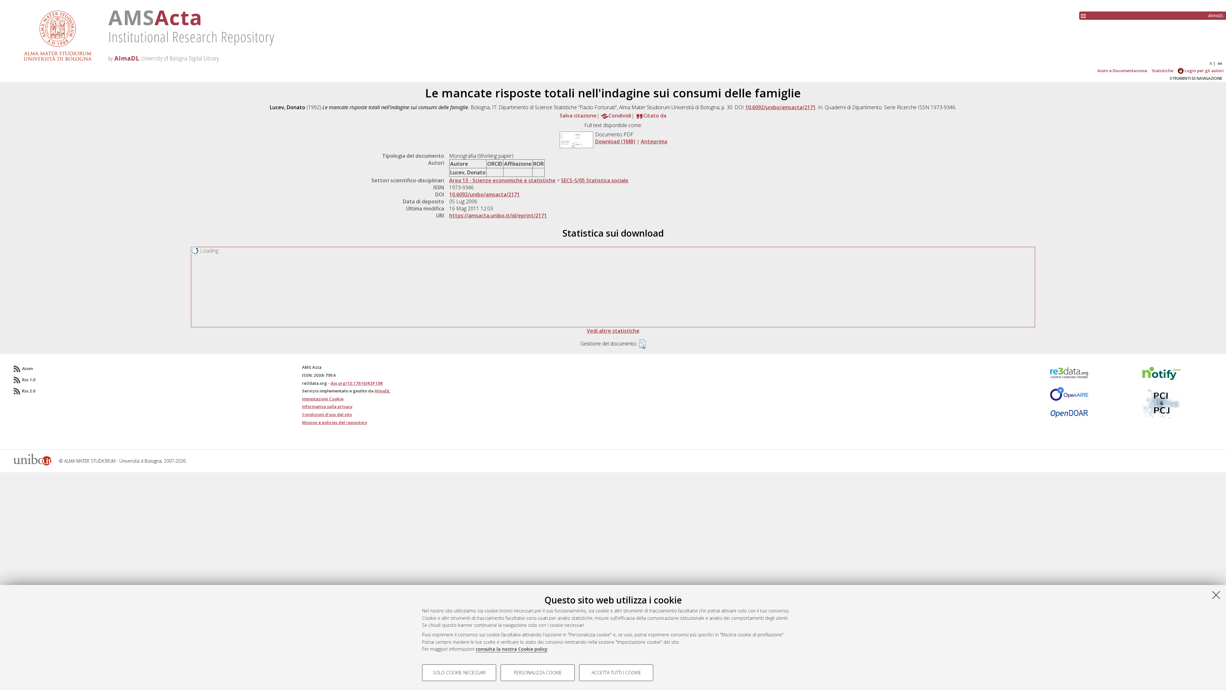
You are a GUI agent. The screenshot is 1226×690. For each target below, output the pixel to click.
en (1220, 63)
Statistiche (1162, 70)
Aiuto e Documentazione (1122, 70)
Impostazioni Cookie (323, 399)
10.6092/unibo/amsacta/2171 (780, 107)
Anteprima (654, 141)
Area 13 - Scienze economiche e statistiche (502, 180)
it (1211, 63)
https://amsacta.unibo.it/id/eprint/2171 (498, 215)
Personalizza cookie (538, 673)
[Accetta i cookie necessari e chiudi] (1216, 595)
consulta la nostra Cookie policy (512, 649)
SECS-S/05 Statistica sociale (594, 180)
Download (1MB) (615, 141)
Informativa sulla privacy (327, 406)
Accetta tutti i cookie (616, 673)
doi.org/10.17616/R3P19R (356, 383)
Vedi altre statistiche (613, 330)
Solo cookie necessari (459, 673)
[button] (642, 344)
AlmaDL (1216, 15)
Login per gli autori (1204, 70)
